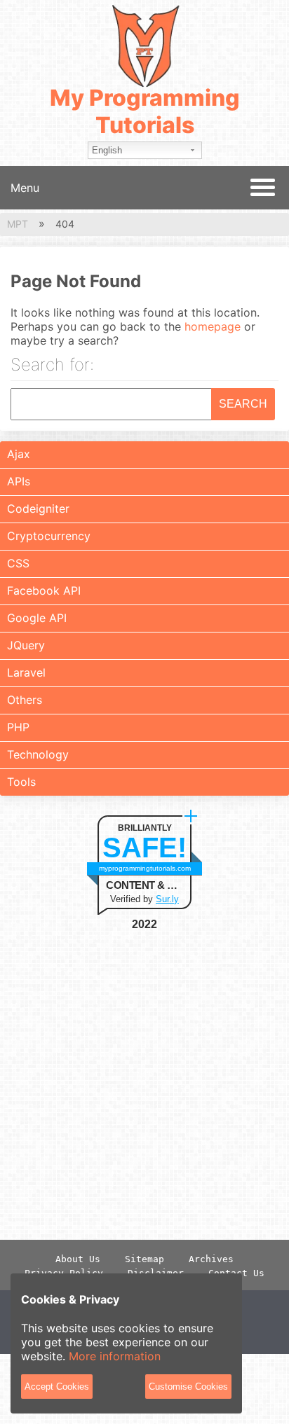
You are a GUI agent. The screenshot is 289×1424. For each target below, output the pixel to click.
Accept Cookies (57, 1386)
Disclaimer (156, 1273)
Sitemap (144, 1259)
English (107, 150)
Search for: (52, 366)
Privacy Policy (64, 1273)
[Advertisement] (144, 1085)
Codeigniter (38, 509)
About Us (77, 1259)
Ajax (18, 454)
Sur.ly (167, 899)
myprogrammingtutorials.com (145, 868)
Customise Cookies (188, 1386)
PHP (18, 727)
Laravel (26, 672)
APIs (18, 481)
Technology (38, 754)
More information (115, 1356)
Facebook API (44, 590)
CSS (18, 563)
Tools (21, 782)
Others (24, 700)
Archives (211, 1259)
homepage (212, 326)
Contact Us (236, 1273)
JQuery (26, 645)
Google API (37, 618)
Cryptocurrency (48, 536)
